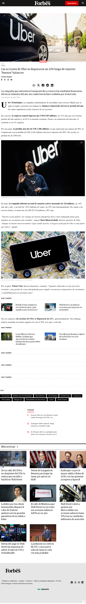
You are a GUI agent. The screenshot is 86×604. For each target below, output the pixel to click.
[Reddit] (47, 85)
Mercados (6, 399)
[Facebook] (43, 85)
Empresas (52, 396)
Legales (21, 581)
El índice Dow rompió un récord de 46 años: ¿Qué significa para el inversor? (27, 307)
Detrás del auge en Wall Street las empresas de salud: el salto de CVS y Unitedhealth (13, 548)
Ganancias (65, 396)
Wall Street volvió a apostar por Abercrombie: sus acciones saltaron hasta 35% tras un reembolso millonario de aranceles (72, 511)
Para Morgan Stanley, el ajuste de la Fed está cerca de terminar (72, 336)
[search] (83, 3)
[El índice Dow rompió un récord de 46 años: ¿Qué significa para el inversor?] (6, 307)
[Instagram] (79, 582)
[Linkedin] (52, 85)
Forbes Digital (6, 77)
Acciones (5, 396)
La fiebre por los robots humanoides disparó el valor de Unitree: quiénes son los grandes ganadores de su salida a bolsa (13, 511)
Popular (30, 410)
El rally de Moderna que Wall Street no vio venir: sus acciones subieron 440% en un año (43, 508)
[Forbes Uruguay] (43, 3)
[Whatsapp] (34, 85)
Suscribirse (71, 3)
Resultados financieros (35, 399)
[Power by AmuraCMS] (43, 589)
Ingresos (77, 396)
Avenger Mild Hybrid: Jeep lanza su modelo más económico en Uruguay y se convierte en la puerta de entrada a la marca (43, 424)
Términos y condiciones (9, 581)
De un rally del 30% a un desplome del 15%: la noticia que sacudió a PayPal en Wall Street (13, 475)
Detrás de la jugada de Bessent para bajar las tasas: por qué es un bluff (42, 475)
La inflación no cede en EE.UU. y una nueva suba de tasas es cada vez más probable (42, 548)
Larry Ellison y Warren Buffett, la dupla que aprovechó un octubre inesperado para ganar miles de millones (28, 339)
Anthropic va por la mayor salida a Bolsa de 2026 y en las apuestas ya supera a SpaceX (72, 475)
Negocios (18, 399)
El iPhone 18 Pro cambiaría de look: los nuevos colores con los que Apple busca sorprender (45, 433)
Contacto (29, 581)
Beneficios (39, 396)
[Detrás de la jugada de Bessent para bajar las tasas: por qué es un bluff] (43, 459)
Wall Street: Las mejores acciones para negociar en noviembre (70, 307)
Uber (51, 399)
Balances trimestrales (22, 396)
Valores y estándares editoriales (44, 581)
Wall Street (62, 399)
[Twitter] (38, 85)
